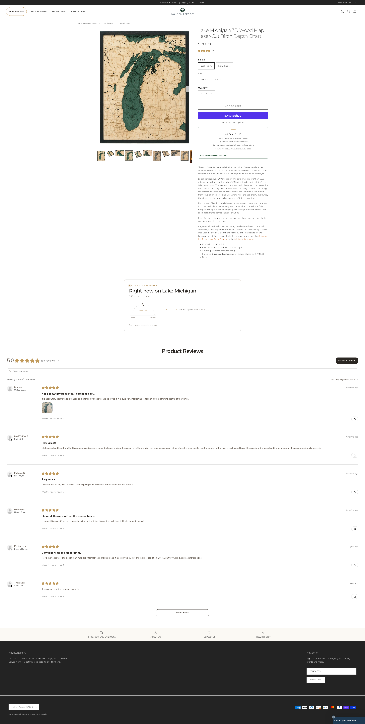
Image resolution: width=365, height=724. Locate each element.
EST (203, 2)
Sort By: (335, 379)
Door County (220, 239)
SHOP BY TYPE (59, 11)
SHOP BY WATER (38, 11)
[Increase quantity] (212, 94)
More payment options (233, 122)
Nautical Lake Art (20, 714)
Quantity (202, 88)
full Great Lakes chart (245, 239)
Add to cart (233, 106)
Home (79, 23)
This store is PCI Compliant (38, 714)
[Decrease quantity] (200, 94)
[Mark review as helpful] (354, 419)
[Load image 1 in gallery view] (144, 87)
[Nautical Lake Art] (183, 11)
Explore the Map (16, 11)
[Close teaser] (333, 717)
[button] (58, 360)
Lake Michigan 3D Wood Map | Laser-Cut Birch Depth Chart (107, 23)
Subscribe (316, 680)
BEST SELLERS (78, 11)
